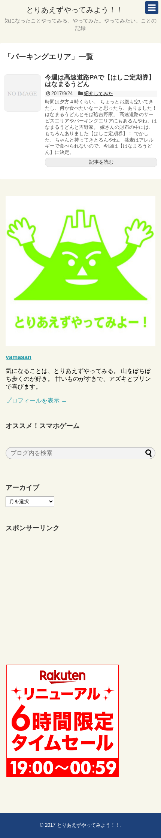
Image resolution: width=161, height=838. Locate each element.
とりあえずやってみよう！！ (75, 10)
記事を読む (101, 162)
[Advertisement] (62, 599)
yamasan (18, 357)
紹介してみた (98, 93)
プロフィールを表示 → (36, 400)
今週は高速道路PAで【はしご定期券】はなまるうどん (100, 81)
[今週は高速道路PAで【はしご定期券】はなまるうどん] (22, 93)
